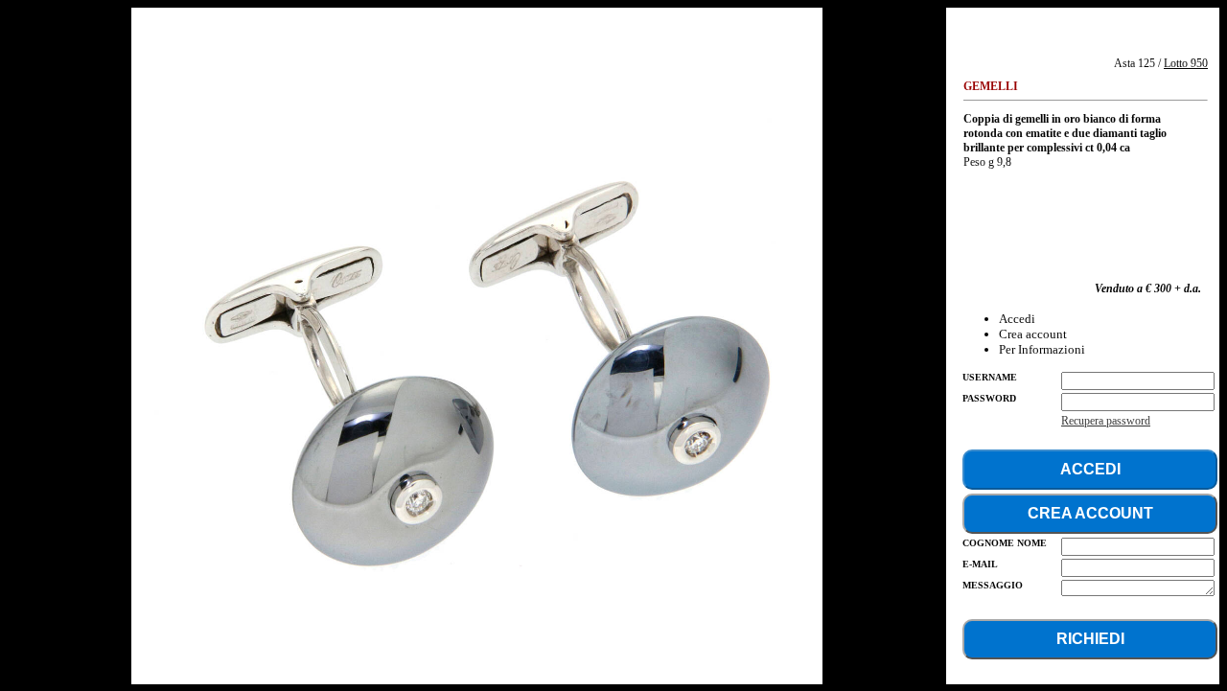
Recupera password (1105, 420)
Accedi (1017, 318)
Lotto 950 (1186, 63)
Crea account (1033, 334)
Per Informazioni (1042, 349)
